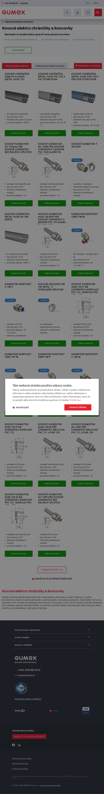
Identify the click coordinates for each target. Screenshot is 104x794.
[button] (21, 407)
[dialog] (52, 397)
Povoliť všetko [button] (77, 407)
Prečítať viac (75, 400)
